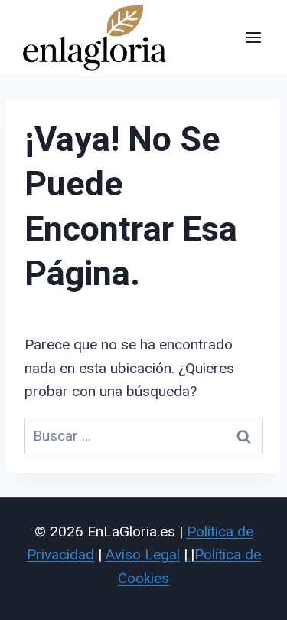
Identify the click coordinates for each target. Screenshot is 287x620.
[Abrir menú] (253, 37)
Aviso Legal (143, 554)
